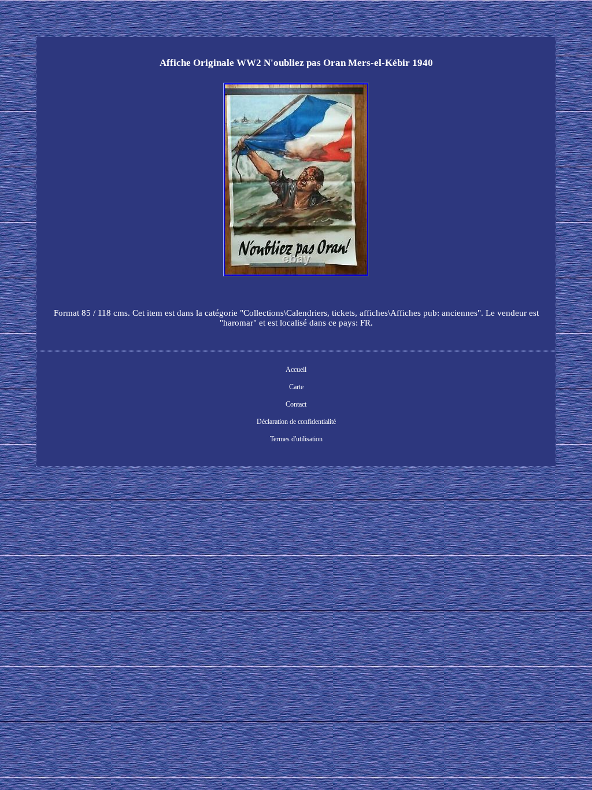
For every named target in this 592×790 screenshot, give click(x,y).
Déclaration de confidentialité (296, 422)
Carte (296, 387)
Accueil (296, 370)
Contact (296, 404)
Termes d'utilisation (296, 439)
